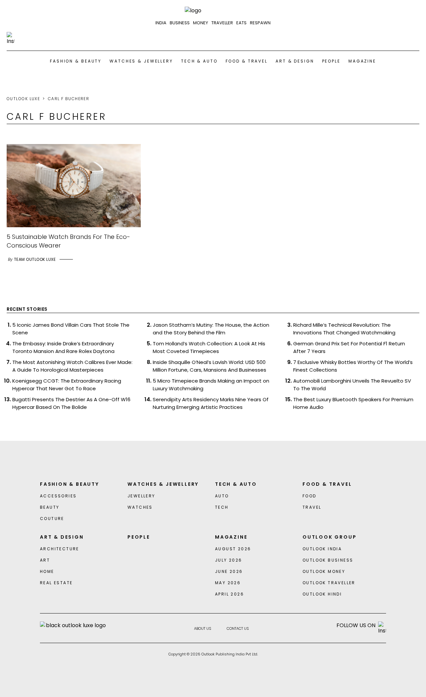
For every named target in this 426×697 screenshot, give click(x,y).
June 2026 (229, 571)
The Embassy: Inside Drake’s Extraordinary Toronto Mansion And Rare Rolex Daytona (63, 347)
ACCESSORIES (58, 496)
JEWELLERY (141, 496)
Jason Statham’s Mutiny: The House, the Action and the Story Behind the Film (211, 328)
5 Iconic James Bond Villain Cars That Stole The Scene (70, 328)
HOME (47, 571)
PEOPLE (331, 61)
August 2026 (233, 549)
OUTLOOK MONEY (324, 571)
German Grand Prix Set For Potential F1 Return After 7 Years (349, 347)
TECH (222, 507)
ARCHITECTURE (59, 549)
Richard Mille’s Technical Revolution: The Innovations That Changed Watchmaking (344, 328)
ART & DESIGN (295, 61)
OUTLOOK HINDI (322, 594)
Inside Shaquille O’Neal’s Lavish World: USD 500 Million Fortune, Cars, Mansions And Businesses (209, 366)
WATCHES (140, 507)
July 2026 (228, 560)
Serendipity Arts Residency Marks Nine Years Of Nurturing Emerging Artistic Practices (211, 403)
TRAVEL (312, 507)
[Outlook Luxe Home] (213, 11)
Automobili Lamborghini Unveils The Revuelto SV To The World (352, 384)
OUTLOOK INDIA (322, 549)
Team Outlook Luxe (35, 259)
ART (45, 560)
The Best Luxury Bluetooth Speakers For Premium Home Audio (353, 403)
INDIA (160, 23)
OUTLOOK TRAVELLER (329, 583)
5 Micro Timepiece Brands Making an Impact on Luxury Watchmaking (211, 384)
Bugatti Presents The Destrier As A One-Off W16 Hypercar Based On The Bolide (71, 403)
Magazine (362, 61)
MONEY (200, 23)
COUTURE (52, 518)
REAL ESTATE (56, 583)
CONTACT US (238, 628)
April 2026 (229, 594)
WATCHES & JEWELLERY (141, 61)
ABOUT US (202, 628)
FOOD (310, 496)
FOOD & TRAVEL (247, 61)
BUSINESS (180, 23)
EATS (241, 23)
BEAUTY (49, 507)
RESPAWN (260, 23)
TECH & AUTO (199, 61)
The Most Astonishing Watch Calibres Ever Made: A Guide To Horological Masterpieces (72, 366)
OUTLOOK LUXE (23, 98)
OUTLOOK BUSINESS (328, 560)
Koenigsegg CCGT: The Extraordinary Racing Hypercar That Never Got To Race (66, 384)
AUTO (222, 496)
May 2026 (228, 583)
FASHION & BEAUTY (76, 61)
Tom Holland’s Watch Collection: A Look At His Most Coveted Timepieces (209, 347)
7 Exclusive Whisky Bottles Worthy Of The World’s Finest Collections (353, 366)
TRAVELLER (222, 23)
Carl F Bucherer (69, 98)
